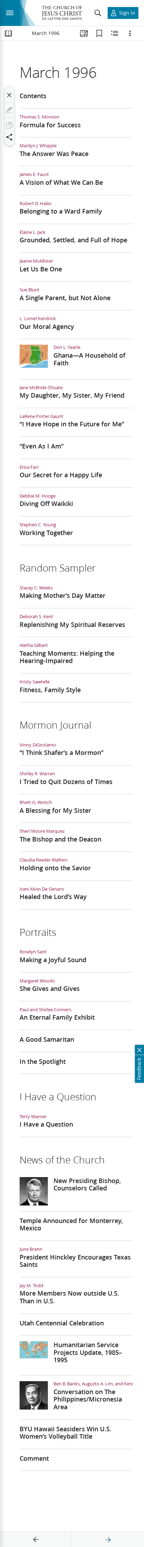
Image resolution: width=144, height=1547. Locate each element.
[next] (108, 1539)
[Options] (130, 33)
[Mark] (9, 110)
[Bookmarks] (99, 33)
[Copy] (9, 125)
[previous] (36, 1539)
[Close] (9, 95)
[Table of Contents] (8, 33)
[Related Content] (115, 33)
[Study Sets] (84, 33)
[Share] (9, 137)
